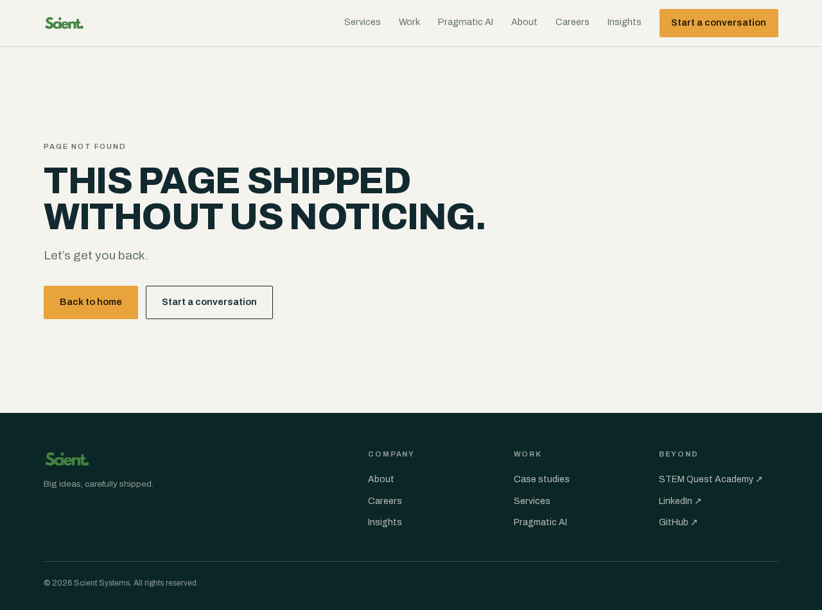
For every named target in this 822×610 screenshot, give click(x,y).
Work (409, 22)
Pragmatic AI (465, 22)
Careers (572, 22)
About (524, 22)
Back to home (91, 302)
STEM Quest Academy (711, 479)
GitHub (678, 522)
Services (362, 22)
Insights (625, 22)
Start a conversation (718, 22)
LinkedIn (680, 501)
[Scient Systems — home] (64, 23)
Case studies (542, 479)
